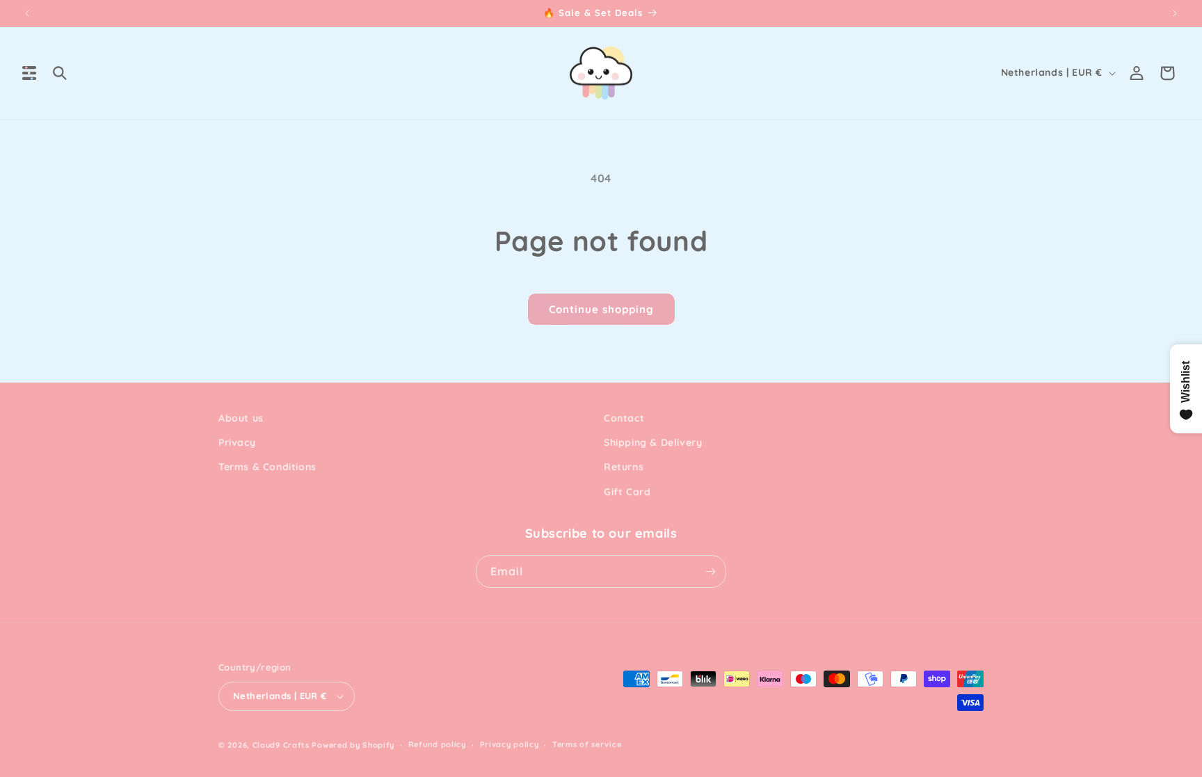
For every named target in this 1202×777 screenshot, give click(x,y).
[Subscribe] (710, 571)
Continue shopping (601, 309)
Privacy (236, 442)
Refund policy (437, 744)
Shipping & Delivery (653, 442)
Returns (623, 466)
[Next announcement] (1175, 13)
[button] (29, 73)
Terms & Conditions (267, 466)
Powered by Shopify (353, 745)
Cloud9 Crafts (281, 745)
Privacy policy (509, 744)
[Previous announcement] (27, 13)
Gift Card (627, 492)
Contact (624, 418)
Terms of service (586, 744)
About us (241, 418)
